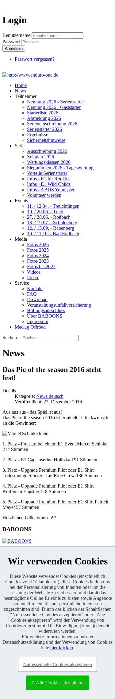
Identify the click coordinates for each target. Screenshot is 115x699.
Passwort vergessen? (35, 59)
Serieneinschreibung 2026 (52, 123)
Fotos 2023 (38, 261)
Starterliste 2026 (42, 112)
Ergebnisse (37, 134)
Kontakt (35, 288)
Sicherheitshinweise (46, 140)
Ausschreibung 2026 (47, 151)
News (20, 90)
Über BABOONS (44, 316)
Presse (33, 277)
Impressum (37, 321)
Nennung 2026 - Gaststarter (54, 107)
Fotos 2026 (38, 244)
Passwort (11, 41)
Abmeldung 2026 (44, 118)
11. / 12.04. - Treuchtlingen (53, 206)
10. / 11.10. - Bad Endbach (53, 233)
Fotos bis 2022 (41, 266)
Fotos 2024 (38, 255)
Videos (33, 272)
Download (37, 299)
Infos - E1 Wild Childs (49, 184)
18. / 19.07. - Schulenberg (52, 222)
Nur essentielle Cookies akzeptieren (57, 664)
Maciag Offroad (30, 327)
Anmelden (14, 48)
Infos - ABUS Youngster (51, 189)
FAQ (32, 294)
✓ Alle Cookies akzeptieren (58, 682)
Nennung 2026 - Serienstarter (55, 101)
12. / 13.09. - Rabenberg (50, 228)
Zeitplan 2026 (40, 156)
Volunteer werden (44, 195)
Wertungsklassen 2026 (49, 162)
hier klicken (61, 647)
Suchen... (11, 337)
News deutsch (49, 396)
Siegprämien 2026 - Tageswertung (60, 167)
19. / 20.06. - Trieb (45, 211)
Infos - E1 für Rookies (48, 178)
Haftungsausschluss (46, 310)
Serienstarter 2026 (44, 129)
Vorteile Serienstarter (47, 173)
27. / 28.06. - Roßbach (49, 217)
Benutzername (16, 35)
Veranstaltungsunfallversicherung (59, 305)
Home (21, 85)
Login (101, 5)
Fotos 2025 (38, 250)
